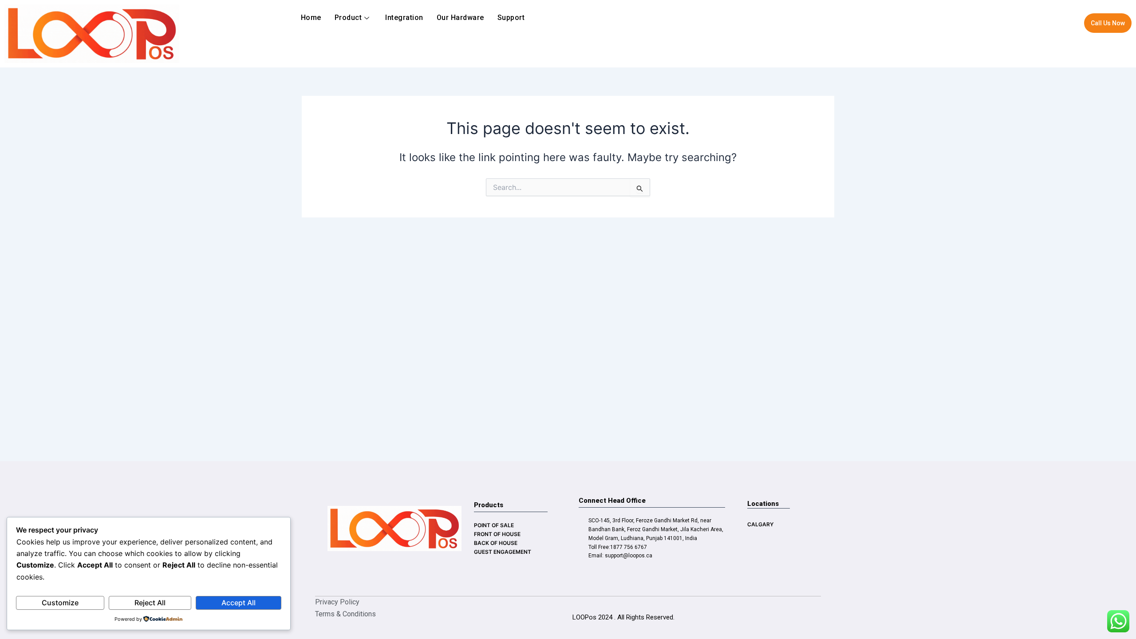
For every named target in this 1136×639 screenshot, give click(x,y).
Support (511, 17)
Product (348, 17)
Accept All (238, 602)
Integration (404, 17)
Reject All (150, 602)
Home (311, 17)
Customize (60, 602)
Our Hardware (460, 17)
